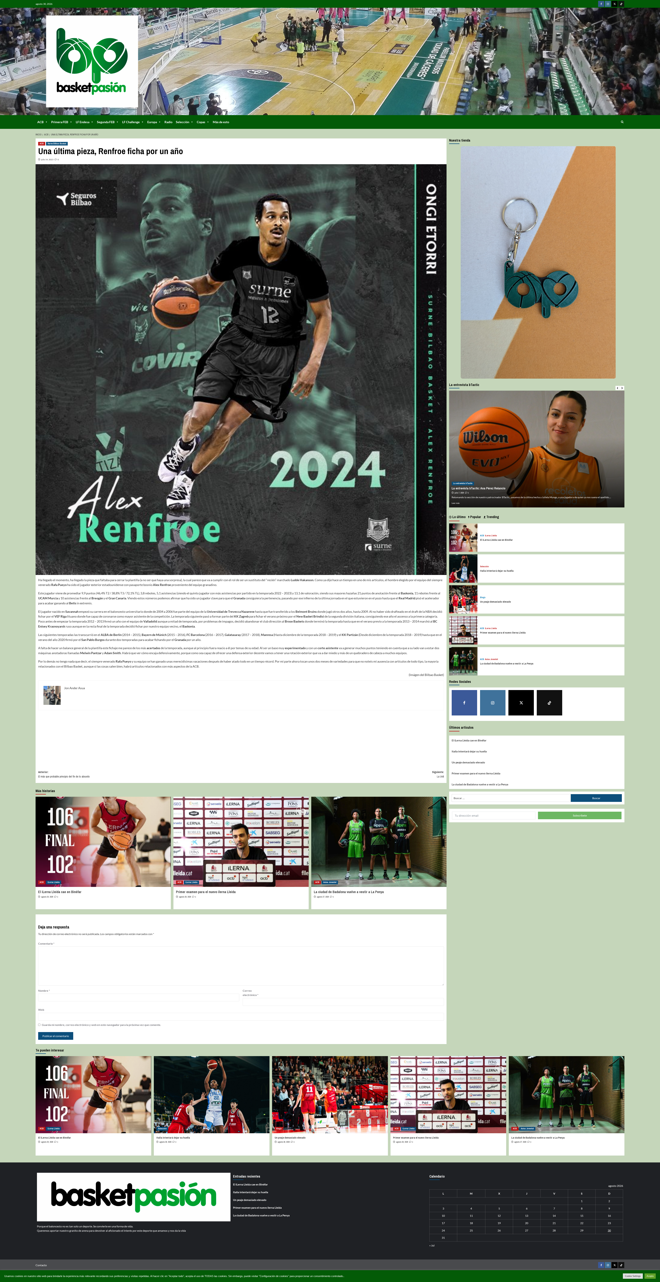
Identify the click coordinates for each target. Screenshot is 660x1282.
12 (499, 1215)
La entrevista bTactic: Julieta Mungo (475, 488)
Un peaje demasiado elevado (495, 601)
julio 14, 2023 (47, 159)
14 (554, 1215)
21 (554, 1223)
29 (581, 1230)
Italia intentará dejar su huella (497, 571)
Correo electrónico (250, 993)
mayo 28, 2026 (460, 492)
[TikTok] (621, 4)
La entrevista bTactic (462, 483)
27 (526, 1230)
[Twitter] (615, 4)
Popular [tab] (475, 516)
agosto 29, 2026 (47, 896)
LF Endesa (82, 122)
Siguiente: (438, 774)
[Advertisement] (141, 738)
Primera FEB (59, 122)
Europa (152, 122)
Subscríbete (580, 815)
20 (526, 1223)
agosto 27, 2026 (323, 896)
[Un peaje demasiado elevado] (463, 599)
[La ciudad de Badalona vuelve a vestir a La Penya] (379, 842)
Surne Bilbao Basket (57, 143)
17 (443, 1223)
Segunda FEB (106, 122)
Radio (168, 122)
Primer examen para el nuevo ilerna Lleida (206, 891)
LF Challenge (131, 122)
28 (554, 1230)
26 (499, 1230)
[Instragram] (608, 4)
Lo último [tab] (459, 516)
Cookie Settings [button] (633, 1276)
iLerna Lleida (54, 882)
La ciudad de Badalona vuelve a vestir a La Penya (349, 891)
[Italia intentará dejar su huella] (463, 568)
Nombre (44, 990)
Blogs (482, 597)
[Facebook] (601, 4)
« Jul (431, 1245)
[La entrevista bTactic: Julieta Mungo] (537, 449)
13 (526, 1215)
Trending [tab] (492, 516)
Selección (182, 122)
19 (499, 1223)
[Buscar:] (511, 798)
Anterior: (64, 774)
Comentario (46, 943)
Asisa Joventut (329, 882)
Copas (201, 122)
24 (443, 1230)
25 (471, 1230)
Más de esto (221, 122)
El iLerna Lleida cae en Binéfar (59, 891)
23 (609, 1223)
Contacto (41, 1265)
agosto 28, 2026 (185, 896)
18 (471, 1223)
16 (609, 1215)
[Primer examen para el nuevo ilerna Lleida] (241, 842)
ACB (40, 122)
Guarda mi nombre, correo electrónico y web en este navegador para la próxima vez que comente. (101, 1024)
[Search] (622, 122)
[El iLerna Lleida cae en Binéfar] (103, 842)
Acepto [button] (650, 1276)
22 (581, 1223)
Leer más (456, 503)
